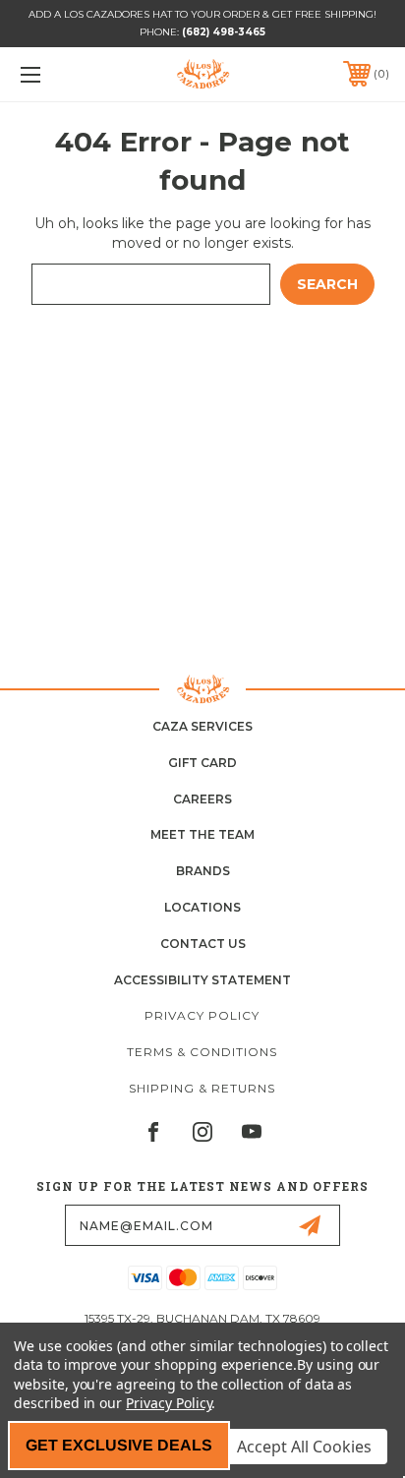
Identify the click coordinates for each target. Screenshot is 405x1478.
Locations (202, 907)
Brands (203, 870)
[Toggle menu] (57, 74)
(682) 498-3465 (223, 32)
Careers (202, 799)
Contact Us (203, 943)
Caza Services (202, 726)
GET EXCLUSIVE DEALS (119, 1445)
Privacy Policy (202, 1015)
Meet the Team (202, 834)
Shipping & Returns (202, 1088)
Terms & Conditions (202, 1051)
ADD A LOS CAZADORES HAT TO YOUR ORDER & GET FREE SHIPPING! (202, 14)
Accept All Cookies (304, 1446)
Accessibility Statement (202, 980)
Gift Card (202, 762)
